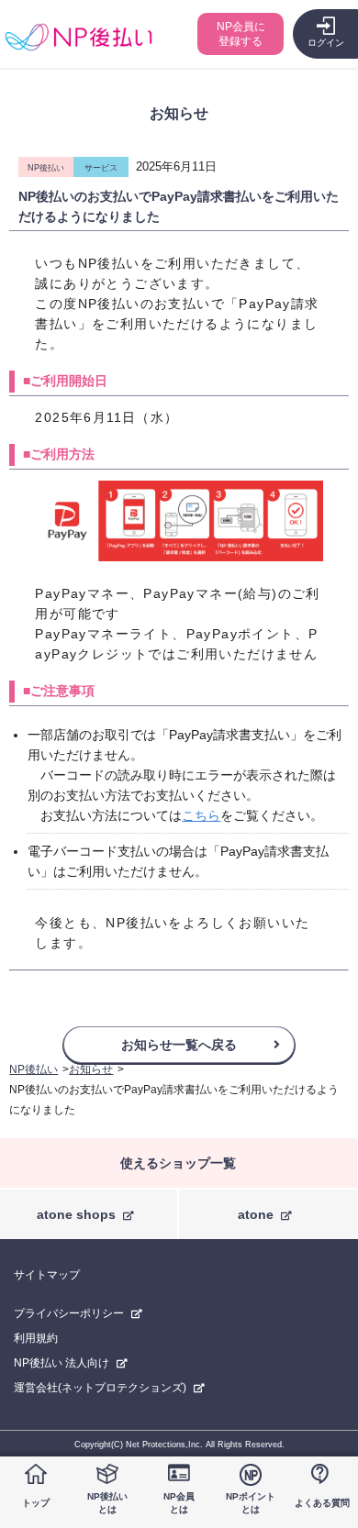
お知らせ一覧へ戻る (179, 1044)
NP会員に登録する (241, 34)
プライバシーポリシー (69, 1313)
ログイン (326, 43)
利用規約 (36, 1338)
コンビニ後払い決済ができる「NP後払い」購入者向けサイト (78, 37)
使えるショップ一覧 (178, 1163)
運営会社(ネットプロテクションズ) (100, 1387)
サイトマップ (47, 1274)
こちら (201, 815)
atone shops (76, 1214)
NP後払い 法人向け (61, 1362)
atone (256, 1214)
